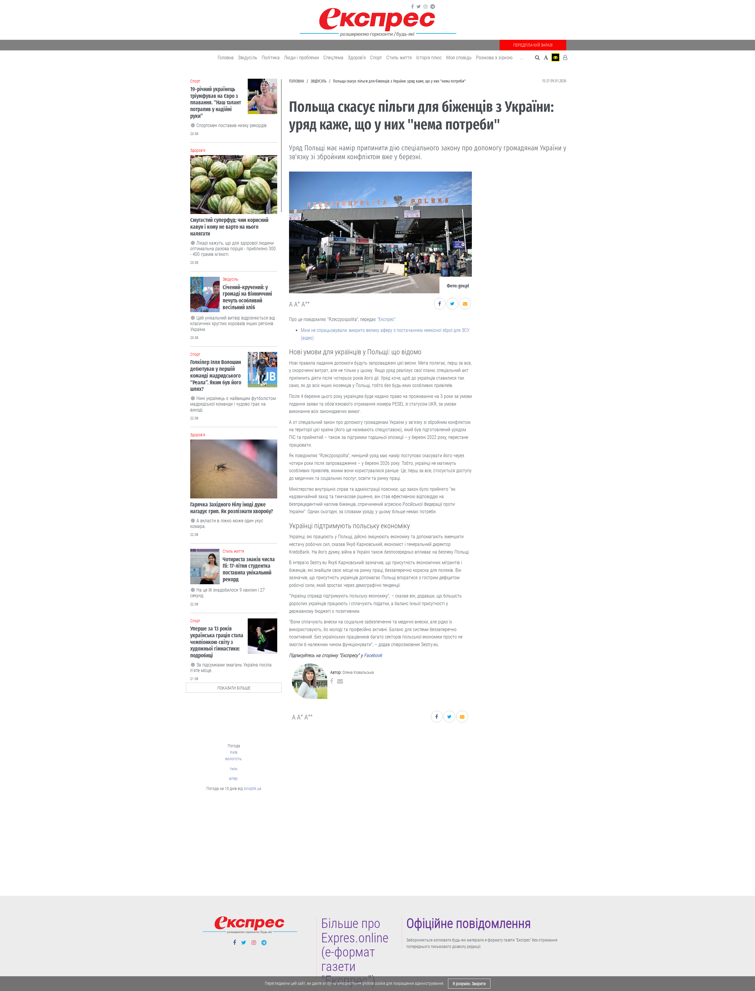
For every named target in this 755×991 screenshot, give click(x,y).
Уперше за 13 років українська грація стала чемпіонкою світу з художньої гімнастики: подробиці (216, 642)
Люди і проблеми (301, 57)
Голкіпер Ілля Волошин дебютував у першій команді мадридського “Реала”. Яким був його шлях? (215, 375)
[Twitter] (418, 7)
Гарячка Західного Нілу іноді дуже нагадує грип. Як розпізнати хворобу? (231, 508)
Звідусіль (247, 57)
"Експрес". (387, 319)
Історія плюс (429, 57)
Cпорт (376, 57)
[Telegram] (432, 7)
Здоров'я (357, 57)
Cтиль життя (399, 57)
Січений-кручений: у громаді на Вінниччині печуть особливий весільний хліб (247, 297)
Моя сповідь (459, 57)
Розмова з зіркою (494, 57)
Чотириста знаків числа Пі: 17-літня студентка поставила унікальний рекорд (249, 569)
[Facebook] (412, 7)
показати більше (233, 688)
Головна (226, 57)
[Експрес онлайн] (377, 21)
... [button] (521, 57)
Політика (271, 57)
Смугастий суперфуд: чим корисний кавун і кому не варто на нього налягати (229, 227)
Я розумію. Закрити (469, 983)
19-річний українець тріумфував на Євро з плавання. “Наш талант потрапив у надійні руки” (215, 102)
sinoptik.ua (252, 788)
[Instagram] (426, 7)
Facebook (373, 655)
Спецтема (333, 57)
